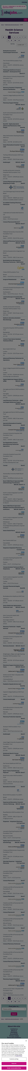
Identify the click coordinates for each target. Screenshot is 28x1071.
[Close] (26, 1041)
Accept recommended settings (14, 1068)
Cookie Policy (19, 1055)
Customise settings (14, 1059)
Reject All (14, 1063)
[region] (14, 1055)
